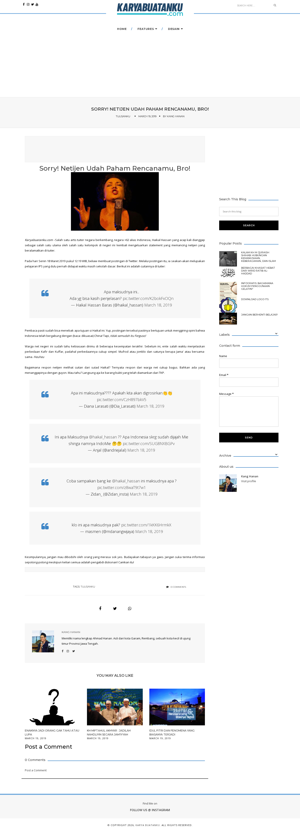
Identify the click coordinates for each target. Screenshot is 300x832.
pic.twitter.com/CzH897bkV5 (121, 399)
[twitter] (32, 4)
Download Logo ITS (255, 299)
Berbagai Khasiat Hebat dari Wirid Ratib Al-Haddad (258, 270)
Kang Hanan (175, 116)
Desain (174, 29)
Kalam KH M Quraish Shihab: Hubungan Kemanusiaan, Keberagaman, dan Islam (258, 257)
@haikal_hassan (103, 437)
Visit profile (248, 481)
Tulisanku (123, 116)
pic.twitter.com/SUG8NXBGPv (149, 443)
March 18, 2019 (158, 305)
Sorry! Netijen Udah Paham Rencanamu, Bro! (114, 168)
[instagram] (28, 4)
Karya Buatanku (148, 825)
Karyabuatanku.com (39, 240)
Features (145, 29)
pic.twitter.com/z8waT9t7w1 (121, 487)
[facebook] (24, 4)
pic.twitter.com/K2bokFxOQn (148, 298)
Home (122, 29)
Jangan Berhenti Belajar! (259, 314)
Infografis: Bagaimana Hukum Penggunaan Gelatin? (257, 286)
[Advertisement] (115, 148)
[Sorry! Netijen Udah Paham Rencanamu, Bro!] (100, 608)
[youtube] (37, 4)
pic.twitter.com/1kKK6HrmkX (146, 524)
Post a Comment (36, 770)
